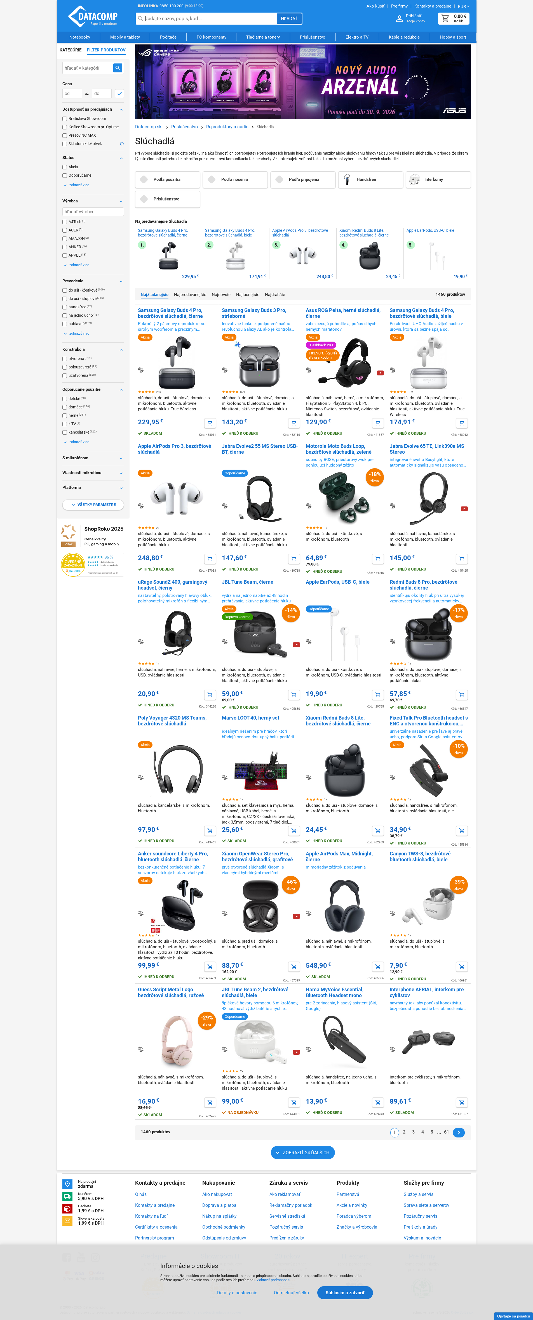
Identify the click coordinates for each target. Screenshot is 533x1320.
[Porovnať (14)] (308, 777)
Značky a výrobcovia (357, 1227)
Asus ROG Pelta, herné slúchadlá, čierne (343, 313)
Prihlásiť (413, 15)
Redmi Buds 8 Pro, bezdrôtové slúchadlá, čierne (423, 585)
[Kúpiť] (210, 423)
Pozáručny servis (420, 1216)
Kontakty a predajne (155, 1205)
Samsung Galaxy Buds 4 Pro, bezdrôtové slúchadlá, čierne (163, 232)
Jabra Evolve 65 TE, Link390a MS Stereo (427, 449)
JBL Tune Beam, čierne (247, 582)
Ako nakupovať (217, 1194)
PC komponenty (211, 37)
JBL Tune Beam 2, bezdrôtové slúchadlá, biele (255, 992)
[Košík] (445, 18)
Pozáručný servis (286, 1227)
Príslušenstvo (312, 37)
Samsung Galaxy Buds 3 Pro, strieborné (254, 313)
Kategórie (70, 50)
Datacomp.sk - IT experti (93, 16)
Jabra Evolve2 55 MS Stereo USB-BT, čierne (260, 449)
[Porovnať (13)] (141, 913)
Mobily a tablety (125, 37)
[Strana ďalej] (459, 1132)
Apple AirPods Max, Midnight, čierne (339, 856)
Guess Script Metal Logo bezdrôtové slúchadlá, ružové (171, 992)
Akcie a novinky (352, 1205)
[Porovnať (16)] (392, 641)
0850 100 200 (171, 6)
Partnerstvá (348, 1194)
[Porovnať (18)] (141, 641)
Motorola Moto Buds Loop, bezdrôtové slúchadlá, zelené (339, 449)
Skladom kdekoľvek (85, 143)
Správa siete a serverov (426, 1205)
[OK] (119, 93)
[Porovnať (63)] (224, 370)
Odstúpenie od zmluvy (224, 1238)
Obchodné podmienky (223, 1227)
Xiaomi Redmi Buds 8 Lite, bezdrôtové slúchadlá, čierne (364, 232)
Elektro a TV (357, 37)
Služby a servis (418, 1194)
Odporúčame (80, 175)
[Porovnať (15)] (224, 777)
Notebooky (79, 37)
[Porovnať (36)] (392, 370)
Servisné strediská (287, 1216)
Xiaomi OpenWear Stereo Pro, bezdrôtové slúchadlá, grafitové (257, 856)
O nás (141, 1194)
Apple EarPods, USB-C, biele (430, 230)
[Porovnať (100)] (141, 370)
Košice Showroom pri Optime (94, 127)
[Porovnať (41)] (308, 370)
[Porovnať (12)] (392, 913)
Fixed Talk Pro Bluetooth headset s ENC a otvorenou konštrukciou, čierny (429, 721)
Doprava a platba (219, 1205)
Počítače (168, 37)
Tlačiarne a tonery (263, 37)
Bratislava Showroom (87, 118)
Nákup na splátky (219, 1216)
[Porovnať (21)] (141, 505)
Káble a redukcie (404, 37)
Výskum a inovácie (422, 1238)
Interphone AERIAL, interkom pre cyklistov (427, 992)
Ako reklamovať (284, 1194)
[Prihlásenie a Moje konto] (399, 18)
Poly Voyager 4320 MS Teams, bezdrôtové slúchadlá (172, 721)
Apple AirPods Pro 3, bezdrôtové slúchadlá (300, 232)
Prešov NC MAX (82, 135)
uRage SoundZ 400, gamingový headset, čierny (172, 585)
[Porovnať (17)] (308, 641)
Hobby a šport (453, 37)
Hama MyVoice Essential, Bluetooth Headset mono (334, 992)
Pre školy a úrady (421, 1227)
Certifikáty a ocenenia (156, 1227)
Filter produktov (106, 50)
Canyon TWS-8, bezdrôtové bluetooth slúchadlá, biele (420, 856)
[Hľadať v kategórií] (117, 67)
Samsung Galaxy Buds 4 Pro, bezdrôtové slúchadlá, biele (230, 232)
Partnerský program (154, 1238)
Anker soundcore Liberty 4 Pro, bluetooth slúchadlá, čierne (173, 856)
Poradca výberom (354, 1216)
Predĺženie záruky (286, 1238)
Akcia (73, 167)
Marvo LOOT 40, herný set (250, 718)
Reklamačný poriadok (290, 1205)
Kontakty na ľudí (151, 1216)
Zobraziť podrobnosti (273, 1280)
